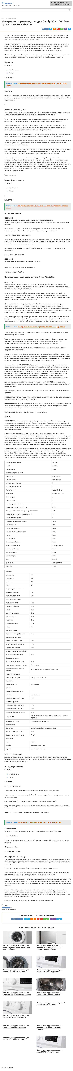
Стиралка (7, 3)
